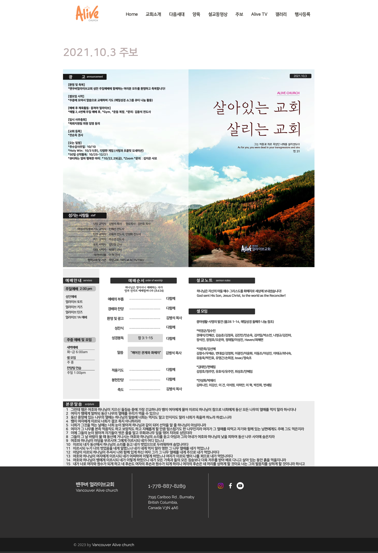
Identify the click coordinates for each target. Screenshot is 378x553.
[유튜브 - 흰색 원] (240, 485)
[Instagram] (220, 485)
